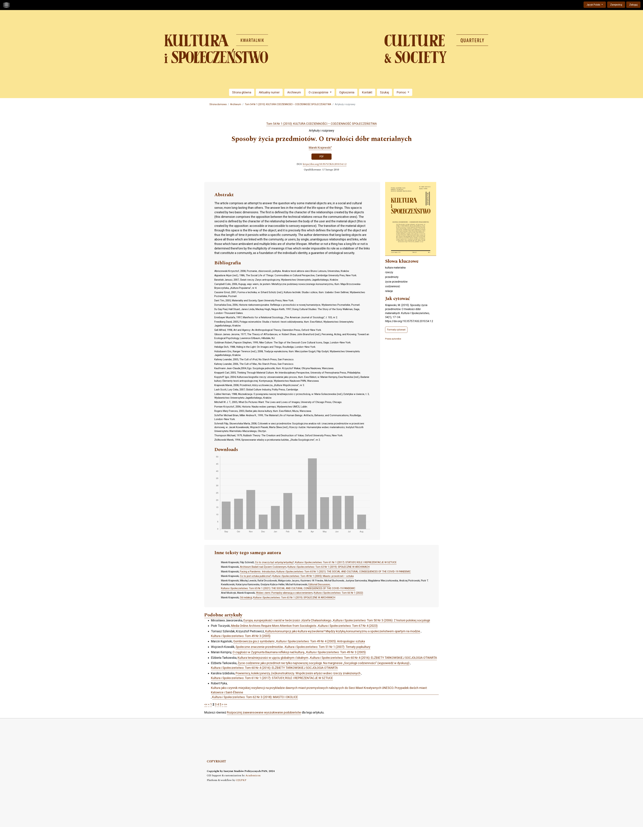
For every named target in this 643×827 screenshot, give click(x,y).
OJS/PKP (241, 780)
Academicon (253, 775)
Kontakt (367, 92)
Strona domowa (218, 104)
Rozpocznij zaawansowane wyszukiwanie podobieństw (264, 712)
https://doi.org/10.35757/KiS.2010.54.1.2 (324, 164)
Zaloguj (633, 4)
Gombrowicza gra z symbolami (253, 641)
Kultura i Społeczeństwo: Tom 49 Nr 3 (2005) (240, 636)
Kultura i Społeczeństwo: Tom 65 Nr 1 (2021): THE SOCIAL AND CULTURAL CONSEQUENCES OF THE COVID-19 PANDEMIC (343, 571)
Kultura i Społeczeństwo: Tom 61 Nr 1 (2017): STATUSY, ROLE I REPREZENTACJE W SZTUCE (346, 562)
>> (225, 704)
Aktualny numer (269, 92)
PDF (321, 156)
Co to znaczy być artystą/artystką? (274, 562)
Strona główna (241, 92)
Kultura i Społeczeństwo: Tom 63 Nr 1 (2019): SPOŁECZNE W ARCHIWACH (329, 566)
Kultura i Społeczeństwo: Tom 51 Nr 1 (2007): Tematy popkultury (327, 647)
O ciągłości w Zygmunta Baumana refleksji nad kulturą (268, 652)
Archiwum (294, 92)
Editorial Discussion (319, 584)
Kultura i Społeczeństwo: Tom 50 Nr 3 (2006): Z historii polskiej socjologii (381, 620)
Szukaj (384, 92)
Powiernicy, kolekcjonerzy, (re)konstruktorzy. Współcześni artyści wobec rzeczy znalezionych (298, 673)
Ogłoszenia (346, 92)
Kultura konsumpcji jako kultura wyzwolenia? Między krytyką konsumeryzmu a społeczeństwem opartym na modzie (342, 631)
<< (205, 704)
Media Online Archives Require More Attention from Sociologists (273, 625)
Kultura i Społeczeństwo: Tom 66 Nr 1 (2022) (338, 592)
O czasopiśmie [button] (319, 92)
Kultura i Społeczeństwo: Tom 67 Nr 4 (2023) (348, 625)
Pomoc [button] (402, 92)
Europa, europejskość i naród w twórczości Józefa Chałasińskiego (287, 620)
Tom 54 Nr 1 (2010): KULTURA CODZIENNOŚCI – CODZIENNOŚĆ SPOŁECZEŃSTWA (288, 104)
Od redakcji (246, 597)
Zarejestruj (616, 4)
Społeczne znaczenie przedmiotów (259, 647)
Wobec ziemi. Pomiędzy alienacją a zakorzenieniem (284, 592)
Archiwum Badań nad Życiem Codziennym (263, 566)
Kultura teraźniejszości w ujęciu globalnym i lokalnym (273, 657)
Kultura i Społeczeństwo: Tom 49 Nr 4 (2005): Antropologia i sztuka (320, 641)
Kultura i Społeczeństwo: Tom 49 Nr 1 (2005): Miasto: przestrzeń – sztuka (313, 576)
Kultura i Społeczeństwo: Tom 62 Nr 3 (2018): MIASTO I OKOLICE (255, 697)
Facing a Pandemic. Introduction (257, 571)
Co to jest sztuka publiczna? (255, 576)
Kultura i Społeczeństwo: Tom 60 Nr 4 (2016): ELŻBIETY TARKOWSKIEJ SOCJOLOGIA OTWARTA (373, 657)
